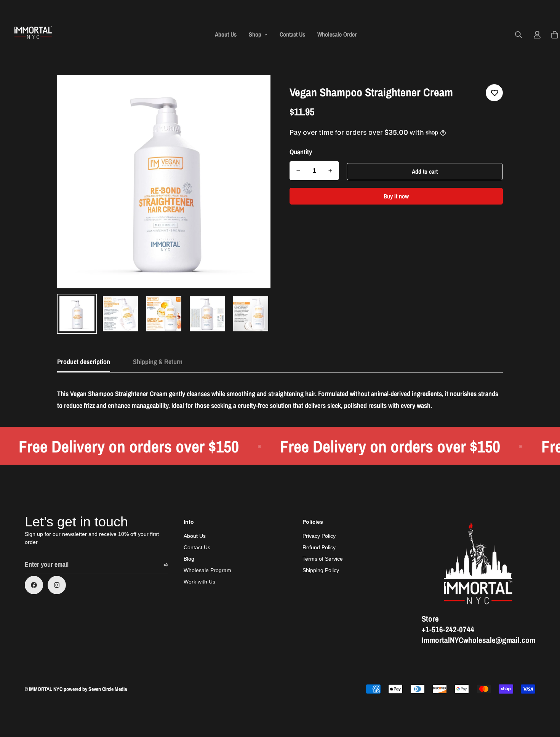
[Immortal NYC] (33, 34)
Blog (189, 559)
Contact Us (292, 34)
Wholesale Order (337, 34)
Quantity (301, 152)
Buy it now (396, 196)
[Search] (518, 34)
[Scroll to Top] (545, 695)
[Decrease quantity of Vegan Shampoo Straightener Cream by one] (298, 170)
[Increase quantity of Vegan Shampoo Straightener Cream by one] (330, 170)
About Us (226, 34)
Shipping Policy (320, 570)
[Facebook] (34, 585)
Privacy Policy (319, 536)
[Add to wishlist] (494, 92)
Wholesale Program (207, 570)
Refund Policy (319, 547)
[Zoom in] (254, 91)
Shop (255, 34)
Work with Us (199, 582)
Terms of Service (322, 559)
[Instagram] (57, 585)
